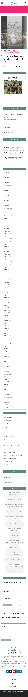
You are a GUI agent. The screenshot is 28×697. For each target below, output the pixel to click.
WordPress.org (8, 482)
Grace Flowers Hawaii (14, 513)
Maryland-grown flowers (14, 528)
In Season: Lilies (8, 127)
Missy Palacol (14, 530)
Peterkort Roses (14, 535)
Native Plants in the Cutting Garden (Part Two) (13, 148)
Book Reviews (7, 420)
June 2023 (6, 223)
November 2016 (8, 399)
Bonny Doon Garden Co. (14, 494)
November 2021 (8, 261)
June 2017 (6, 381)
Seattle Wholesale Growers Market (14, 542)
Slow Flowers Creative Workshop (14, 549)
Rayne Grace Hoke (14, 537)
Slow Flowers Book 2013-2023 (11, 449)
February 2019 (7, 336)
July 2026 (6, 172)
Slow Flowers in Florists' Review (14, 554)
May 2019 (6, 328)
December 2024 (8, 185)
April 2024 (6, 200)
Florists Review (11, 511)
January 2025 (7, 182)
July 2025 (6, 180)
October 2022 (7, 241)
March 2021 (7, 279)
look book (8, 525)
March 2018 (7, 361)
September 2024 (8, 190)
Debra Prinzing (9, 504)
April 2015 (6, 407)
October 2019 (7, 318)
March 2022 (7, 254)
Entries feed (7, 477)
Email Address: (6, 585)
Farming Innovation (9, 436)
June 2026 (6, 175)
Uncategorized (8, 461)
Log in (5, 475)
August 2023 (7, 218)
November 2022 (8, 238)
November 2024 (8, 187)
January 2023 (7, 236)
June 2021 (6, 274)
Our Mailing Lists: (7, 598)
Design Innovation (5, 50)
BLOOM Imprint (8, 417)
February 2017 (7, 392)
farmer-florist (10, 506)
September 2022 (8, 244)
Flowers (12, 50)
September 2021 (8, 267)
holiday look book (9, 516)
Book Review (8, 497)
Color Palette (7, 423)
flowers (19, 511)
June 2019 (6, 325)
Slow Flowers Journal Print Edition (10, 52)
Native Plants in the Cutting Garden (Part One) (13, 158)
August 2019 (7, 323)
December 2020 (8, 287)
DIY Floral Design (8, 430)
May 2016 (6, 402)
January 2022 (7, 259)
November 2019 (8, 315)
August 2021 (7, 269)
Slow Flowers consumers (10, 600)
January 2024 (7, 205)
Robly (22, 605)
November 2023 (8, 210)
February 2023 (7, 233)
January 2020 (7, 313)
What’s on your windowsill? (15, 162)
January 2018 (7, 366)
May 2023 (6, 226)
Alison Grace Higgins (14, 492)
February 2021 (7, 282)
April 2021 (6, 277)
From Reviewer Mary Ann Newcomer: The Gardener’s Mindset (13, 118)
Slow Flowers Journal (14, 557)
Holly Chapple (19, 516)
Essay (5, 433)
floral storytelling (14, 509)
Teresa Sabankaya (18, 569)
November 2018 (8, 341)
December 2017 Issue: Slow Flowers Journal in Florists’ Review (12, 59)
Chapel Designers (11, 499)
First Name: (6, 591)
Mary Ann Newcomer (18, 525)
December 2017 (8, 369)
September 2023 (8, 216)
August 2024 (7, 193)
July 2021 (6, 272)
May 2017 (6, 384)
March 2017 (7, 389)
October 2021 (7, 264)
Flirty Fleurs (19, 506)
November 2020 (8, 290)
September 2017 (8, 376)
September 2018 (8, 346)
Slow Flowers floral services (10, 602)
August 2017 (7, 379)
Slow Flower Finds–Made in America (13, 446)
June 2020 (6, 302)
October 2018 (7, 343)
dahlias (19, 499)
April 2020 (6, 307)
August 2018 (7, 348)
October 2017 (7, 374)
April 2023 (6, 228)
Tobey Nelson (10, 571)
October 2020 (7, 292)
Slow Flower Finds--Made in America (10, 51)
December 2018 (8, 338)
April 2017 (6, 387)
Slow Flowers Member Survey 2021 (14, 561)
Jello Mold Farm (14, 518)
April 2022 (6, 251)
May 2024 (6, 198)
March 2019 (7, 333)
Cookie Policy (8, 692)
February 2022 (7, 256)
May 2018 (6, 356)
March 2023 (7, 231)
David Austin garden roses (14, 501)
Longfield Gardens (18, 523)
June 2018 (6, 353)
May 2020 (6, 305)
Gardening (6, 442)
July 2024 (6, 195)
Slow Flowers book (14, 547)
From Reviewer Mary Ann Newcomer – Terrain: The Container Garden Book (13, 113)
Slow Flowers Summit (14, 564)
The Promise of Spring (13, 144)
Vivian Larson (18, 571)
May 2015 (6, 404)
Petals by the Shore (14, 533)
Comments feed (8, 480)
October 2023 (7, 213)
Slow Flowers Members (10, 458)
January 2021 (7, 284)
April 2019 (6, 330)
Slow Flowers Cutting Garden (14, 552)
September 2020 (8, 295)
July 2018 (6, 351)
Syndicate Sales (19, 566)
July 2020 (6, 300)
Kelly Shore (8, 523)
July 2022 (6, 249)
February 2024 (7, 203)
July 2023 (6, 221)
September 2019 (8, 320)
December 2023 (8, 208)
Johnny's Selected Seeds (14, 521)
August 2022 (7, 246)
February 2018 (7, 364)
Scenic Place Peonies (14, 540)
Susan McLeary (9, 566)
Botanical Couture (18, 497)
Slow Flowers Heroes (9, 452)
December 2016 (8, 397)
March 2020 (7, 310)
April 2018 (6, 359)
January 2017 (7, 394)
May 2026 (6, 177)
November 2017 (8, 371)
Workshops (7, 464)
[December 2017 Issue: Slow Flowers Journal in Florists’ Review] (14, 32)
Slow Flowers (14, 545)
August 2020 (7, 297)
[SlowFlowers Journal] (14, 3)
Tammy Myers (9, 569)
